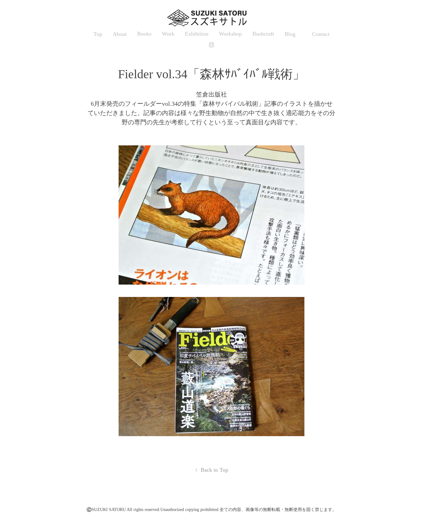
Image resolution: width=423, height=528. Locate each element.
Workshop (230, 34)
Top (98, 34)
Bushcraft (263, 34)
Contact (320, 34)
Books (144, 34)
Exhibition (196, 34)
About (120, 34)
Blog (290, 34)
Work (168, 34)
